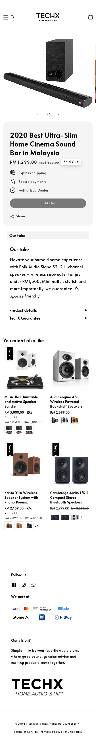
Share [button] (20, 216)
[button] (5, 17)
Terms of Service (26, 732)
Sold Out (48, 203)
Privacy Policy (50, 732)
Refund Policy (72, 732)
